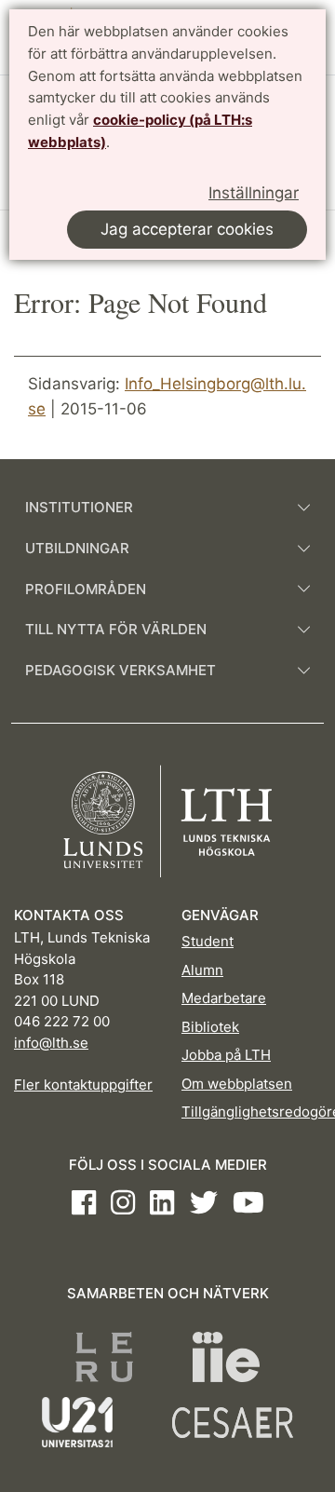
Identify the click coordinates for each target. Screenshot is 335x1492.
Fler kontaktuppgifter (83, 1084)
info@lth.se (51, 1042)
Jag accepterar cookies (187, 229)
